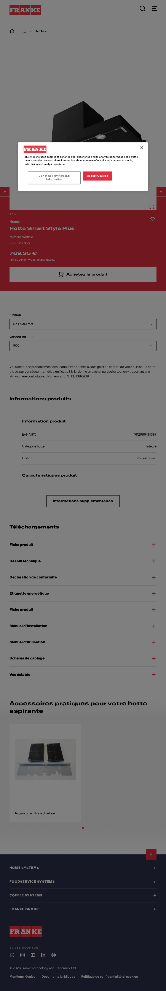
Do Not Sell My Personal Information (54, 178)
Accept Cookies (97, 176)
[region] (83, 166)
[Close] (142, 147)
